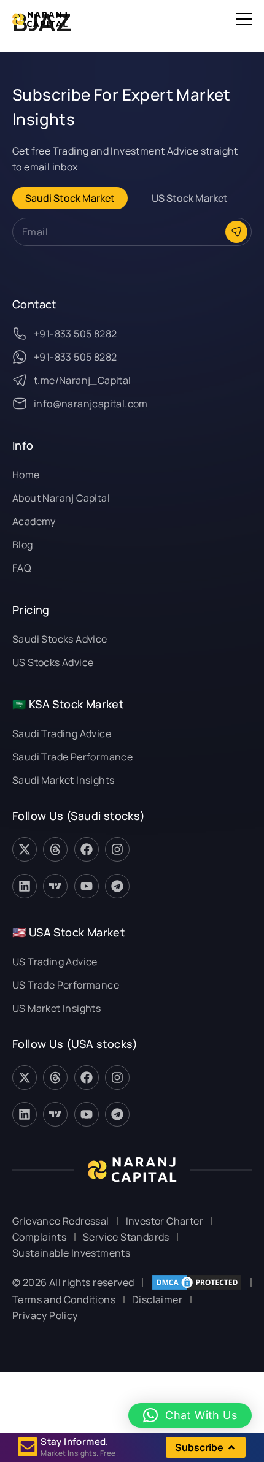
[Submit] (236, 232)
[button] (244, 19)
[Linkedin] (24, 886)
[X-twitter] (24, 849)
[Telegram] (117, 886)
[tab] (70, 198)
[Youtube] (86, 886)
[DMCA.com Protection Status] (196, 1282)
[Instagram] (117, 849)
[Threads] (55, 849)
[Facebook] (86, 849)
